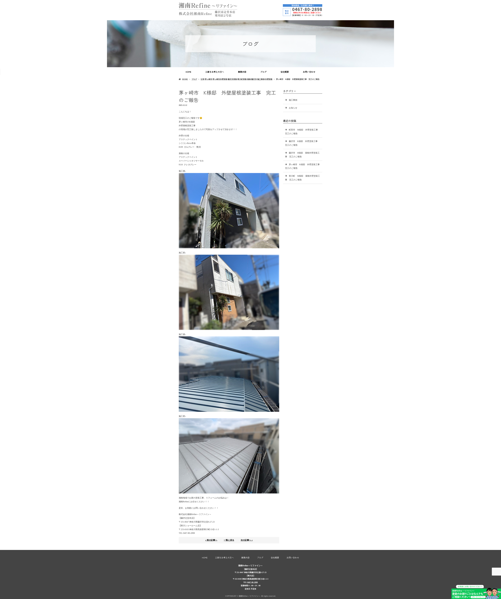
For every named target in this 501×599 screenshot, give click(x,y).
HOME (188, 71)
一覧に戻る (229, 540)
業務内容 (242, 71)
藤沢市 (254, 79)
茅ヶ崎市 (208, 79)
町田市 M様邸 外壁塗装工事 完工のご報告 (302, 132)
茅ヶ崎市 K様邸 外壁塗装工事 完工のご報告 (303, 166)
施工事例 (261, 79)
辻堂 (202, 79)
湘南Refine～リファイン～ (250, 565)
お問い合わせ (309, 71)
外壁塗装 (268, 79)
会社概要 (285, 71)
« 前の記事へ (211, 540)
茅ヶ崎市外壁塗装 (220, 79)
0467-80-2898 (252, 582)
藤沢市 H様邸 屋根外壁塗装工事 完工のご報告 (302, 155)
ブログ (263, 71)
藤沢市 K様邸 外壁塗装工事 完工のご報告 (302, 143)
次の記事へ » (247, 540)
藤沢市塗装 (232, 79)
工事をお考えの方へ (214, 71)
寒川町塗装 (242, 79)
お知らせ (293, 108)
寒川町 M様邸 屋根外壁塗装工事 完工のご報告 (302, 178)
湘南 (249, 79)
